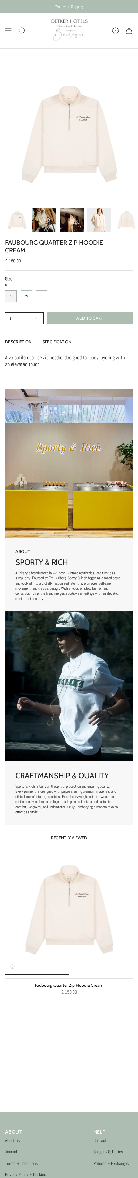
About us (12, 1140)
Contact (100, 1140)
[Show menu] (8, 31)
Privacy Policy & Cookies (25, 1174)
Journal (11, 1152)
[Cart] (129, 31)
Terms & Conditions (21, 1163)
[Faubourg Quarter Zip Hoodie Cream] (69, 911)
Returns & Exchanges (111, 1163)
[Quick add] (12, 967)
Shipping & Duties (108, 1152)
